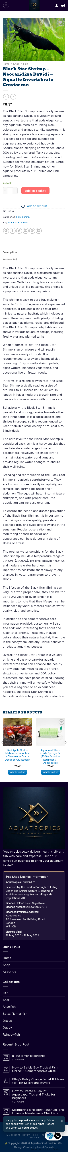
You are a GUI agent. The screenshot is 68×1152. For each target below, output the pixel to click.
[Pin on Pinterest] (32, 231)
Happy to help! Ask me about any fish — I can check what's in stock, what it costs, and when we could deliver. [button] (34, 1124)
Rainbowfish (11, 1034)
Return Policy (30, 1134)
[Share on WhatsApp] (6, 231)
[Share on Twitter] (19, 231)
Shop (16, 63)
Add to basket (35, 191)
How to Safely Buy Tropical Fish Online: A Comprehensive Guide (34, 1069)
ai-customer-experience (28, 1056)
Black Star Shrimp (18, 222)
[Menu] (6, 5)
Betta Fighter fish (15, 1013)
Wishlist (34, 1137)
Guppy (7, 1027)
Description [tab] (10, 252)
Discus (7, 1020)
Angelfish (9, 1006)
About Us (9, 971)
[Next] (65, 749)
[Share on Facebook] (13, 231)
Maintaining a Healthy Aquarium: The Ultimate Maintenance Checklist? (38, 1111)
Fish (25, 63)
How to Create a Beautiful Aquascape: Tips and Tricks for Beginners (33, 1094)
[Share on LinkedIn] (39, 231)
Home (6, 63)
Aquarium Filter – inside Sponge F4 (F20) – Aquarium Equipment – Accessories (50, 756)
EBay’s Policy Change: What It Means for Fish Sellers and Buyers (38, 1081)
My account (13, 1134)
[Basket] (63, 5)
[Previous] (2, 749)
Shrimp (26, 217)
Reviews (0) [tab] (10, 259)
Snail (6, 1000)
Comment (18, 1060)
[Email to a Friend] (26, 231)
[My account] (57, 5)
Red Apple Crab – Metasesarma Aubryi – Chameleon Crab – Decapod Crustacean (17, 755)
